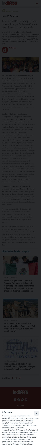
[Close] (36, 413)
